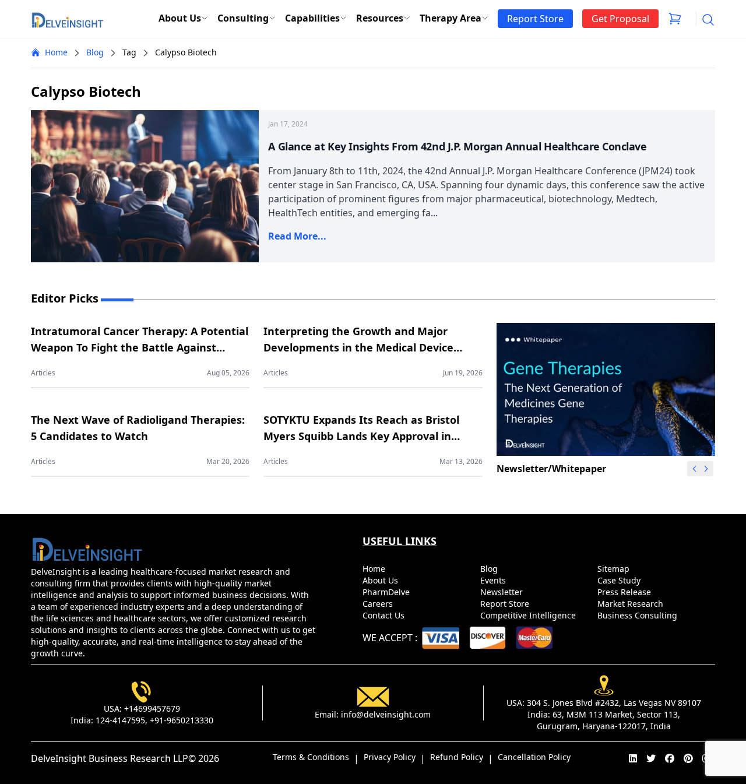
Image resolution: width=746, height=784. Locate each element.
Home (56, 52)
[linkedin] (633, 758)
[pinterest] (688, 758)
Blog (95, 52)
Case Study (620, 580)
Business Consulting (638, 615)
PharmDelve (387, 591)
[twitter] (651, 758)
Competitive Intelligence (529, 615)
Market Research (631, 603)
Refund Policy (456, 756)
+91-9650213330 (181, 720)
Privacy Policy (390, 756)
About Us (180, 18)
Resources (379, 18)
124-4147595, (121, 720)
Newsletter (502, 591)
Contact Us (385, 615)
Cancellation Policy (534, 756)
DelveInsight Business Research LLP (109, 758)
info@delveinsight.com (386, 714)
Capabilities (312, 18)
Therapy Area (450, 18)
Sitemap (614, 568)
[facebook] (669, 758)
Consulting (243, 18)
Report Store (506, 603)
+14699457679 (152, 708)
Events (494, 580)
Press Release (625, 591)
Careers (379, 603)
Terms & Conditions (311, 756)
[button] (706, 468)
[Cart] (675, 19)
